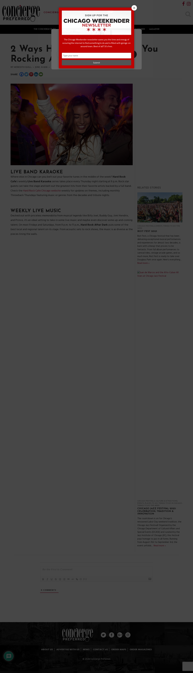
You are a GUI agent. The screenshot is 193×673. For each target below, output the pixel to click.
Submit (96, 62)
